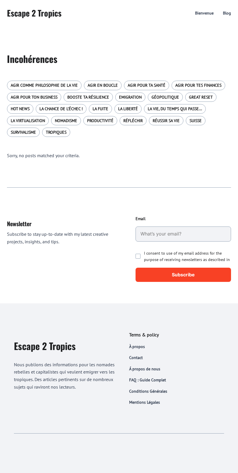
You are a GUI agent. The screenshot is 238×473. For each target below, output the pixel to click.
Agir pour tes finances (198, 85)
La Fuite (100, 108)
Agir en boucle (103, 85)
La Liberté (128, 108)
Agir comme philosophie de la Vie (44, 85)
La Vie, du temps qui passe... (175, 108)
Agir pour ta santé (146, 85)
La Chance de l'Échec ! (61, 108)
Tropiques (56, 132)
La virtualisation (28, 120)
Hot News (20, 108)
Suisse (196, 120)
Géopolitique (165, 97)
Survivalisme (23, 132)
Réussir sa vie (166, 120)
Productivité (100, 120)
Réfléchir (133, 120)
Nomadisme (66, 120)
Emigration (130, 97)
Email (140, 218)
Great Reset (201, 97)
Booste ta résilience (88, 97)
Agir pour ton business (34, 97)
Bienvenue (204, 13)
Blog (227, 13)
